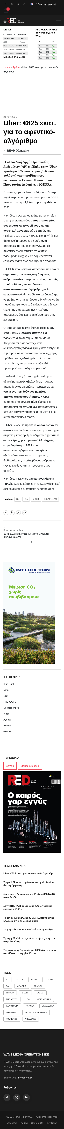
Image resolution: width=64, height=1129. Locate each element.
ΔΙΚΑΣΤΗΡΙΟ (50, 499)
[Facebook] (5, 512)
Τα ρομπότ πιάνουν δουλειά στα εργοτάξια (28, 929)
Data (6, 689)
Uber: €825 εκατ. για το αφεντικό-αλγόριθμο (28, 873)
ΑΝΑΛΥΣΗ (38, 986)
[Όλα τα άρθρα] (32, 542)
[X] (18, 512)
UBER (36, 499)
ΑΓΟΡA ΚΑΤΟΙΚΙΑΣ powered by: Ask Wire (46, 32)
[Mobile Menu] (58, 20)
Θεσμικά (7, 731)
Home (6, 67)
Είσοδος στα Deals (14, 56)
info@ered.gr (25, 1077)
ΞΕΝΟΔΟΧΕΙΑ (48, 1006)
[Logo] (13, 20)
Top (26, 499)
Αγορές (7, 719)
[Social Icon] (5, 4)
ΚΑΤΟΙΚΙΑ (30, 1006)
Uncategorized (11, 707)
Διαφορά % (54, 42)
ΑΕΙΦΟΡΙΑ (21, 986)
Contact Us (37, 1123)
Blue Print (8, 684)
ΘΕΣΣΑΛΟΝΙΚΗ (44, 999)
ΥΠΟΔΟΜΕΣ (30, 1019)
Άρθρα (16, 67)
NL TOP (20, 980)
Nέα (5, 695)
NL (17, 499)
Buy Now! (51, 1123)
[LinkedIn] (12, 512)
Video (6, 713)
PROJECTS (9, 701)
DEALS (7, 29)
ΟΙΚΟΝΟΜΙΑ (11, 1012)
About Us (12, 1123)
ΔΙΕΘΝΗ (25, 993)
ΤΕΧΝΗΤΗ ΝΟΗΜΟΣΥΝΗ (36, 1012)
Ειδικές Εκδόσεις (29, 765)
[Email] (24, 512)
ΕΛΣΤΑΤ (40, 993)
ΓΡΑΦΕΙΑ (10, 993)
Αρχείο (10, 765)
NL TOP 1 (35, 980)
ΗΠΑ (28, 999)
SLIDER (51, 980)
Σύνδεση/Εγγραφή (46, 4)
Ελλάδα (7, 725)
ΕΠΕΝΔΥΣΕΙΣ (12, 999)
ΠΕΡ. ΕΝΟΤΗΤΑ (41, 42)
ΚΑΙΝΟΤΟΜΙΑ (12, 1006)
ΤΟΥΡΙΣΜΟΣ (11, 1019)
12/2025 (48, 42)
